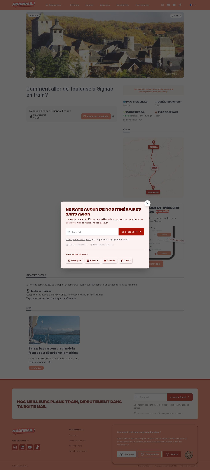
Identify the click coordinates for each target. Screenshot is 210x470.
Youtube (111, 260)
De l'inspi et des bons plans (78, 239)
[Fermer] (147, 203)
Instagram (76, 260)
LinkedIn (94, 260)
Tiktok (127, 260)
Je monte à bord (130, 231)
